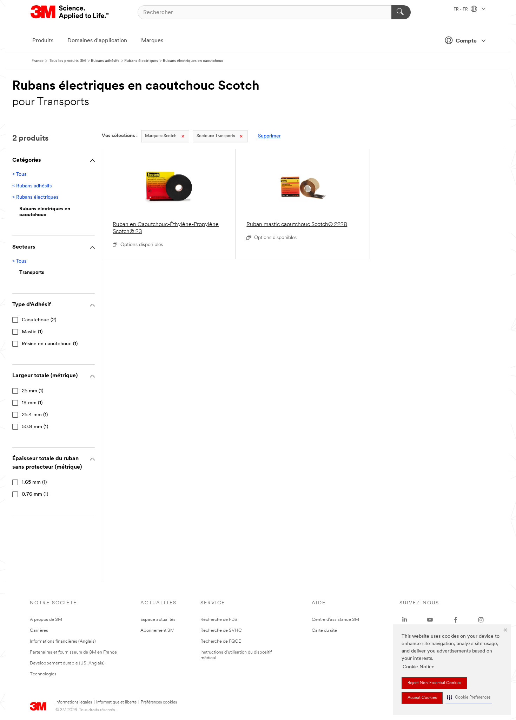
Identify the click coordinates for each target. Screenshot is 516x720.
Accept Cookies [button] (422, 698)
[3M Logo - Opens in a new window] (70, 12)
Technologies (43, 674)
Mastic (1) (32, 332)
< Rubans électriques (35, 197)
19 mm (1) (32, 403)
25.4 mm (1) (35, 415)
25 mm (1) (32, 391)
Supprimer (269, 136)
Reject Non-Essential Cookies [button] (434, 683)
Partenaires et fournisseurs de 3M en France (73, 652)
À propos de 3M (46, 619)
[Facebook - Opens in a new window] (455, 620)
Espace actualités (158, 619)
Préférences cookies (159, 702)
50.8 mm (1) (35, 427)
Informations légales (73, 702)
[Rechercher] (401, 12)
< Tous (19, 174)
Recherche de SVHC (221, 630)
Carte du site (324, 630)
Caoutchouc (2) (39, 320)
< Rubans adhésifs (32, 186)
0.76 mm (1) (35, 494)
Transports (216, 136)
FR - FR (461, 9)
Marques (152, 41)
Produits (42, 41)
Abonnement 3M (157, 630)
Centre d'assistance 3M (335, 619)
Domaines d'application (97, 41)
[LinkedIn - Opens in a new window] (404, 620)
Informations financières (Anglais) (63, 641)
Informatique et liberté (116, 702)
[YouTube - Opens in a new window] (430, 620)
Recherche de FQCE (220, 641)
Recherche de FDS (218, 619)
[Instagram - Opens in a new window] (481, 620)
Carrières (39, 630)
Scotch (161, 136)
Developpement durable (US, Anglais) (67, 663)
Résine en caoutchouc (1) (50, 344)
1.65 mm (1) (34, 482)
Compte (466, 41)
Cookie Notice (419, 667)
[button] (468, 697)
